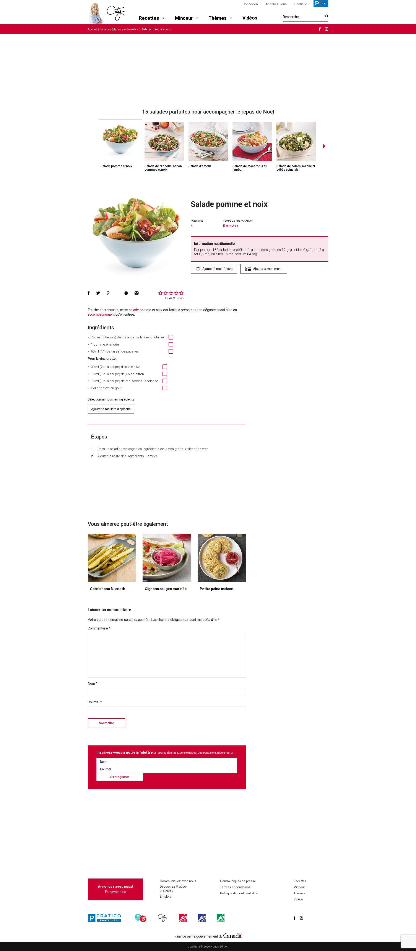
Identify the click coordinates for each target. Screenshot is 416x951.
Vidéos (249, 18)
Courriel (95, 702)
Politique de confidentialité (238, 893)
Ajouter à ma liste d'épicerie (111, 409)
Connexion (250, 4)
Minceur (184, 18)
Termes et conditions (235, 887)
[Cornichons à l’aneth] (112, 558)
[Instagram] (326, 29)
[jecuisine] (183, 918)
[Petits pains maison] (222, 558)
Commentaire (99, 628)
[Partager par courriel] (137, 293)
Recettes (149, 18)
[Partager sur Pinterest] (108, 293)
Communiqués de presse (238, 881)
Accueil (92, 29)
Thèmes (218, 18)
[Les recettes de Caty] (107, 12)
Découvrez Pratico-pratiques (173, 888)
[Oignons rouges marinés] (167, 558)
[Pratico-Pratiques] (106, 918)
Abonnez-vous (276, 4)
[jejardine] (221, 918)
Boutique (300, 4)
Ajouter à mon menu (267, 269)
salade (134, 310)
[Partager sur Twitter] (98, 293)
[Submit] (325, 16)
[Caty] (163, 918)
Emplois (165, 896)
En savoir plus (115, 889)
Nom (92, 683)
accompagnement (101, 314)
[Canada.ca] (232, 935)
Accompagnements (125, 29)
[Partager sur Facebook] (88, 293)
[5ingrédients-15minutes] (141, 918)
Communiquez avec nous (178, 881)
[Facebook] (320, 29)
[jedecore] (202, 918)
